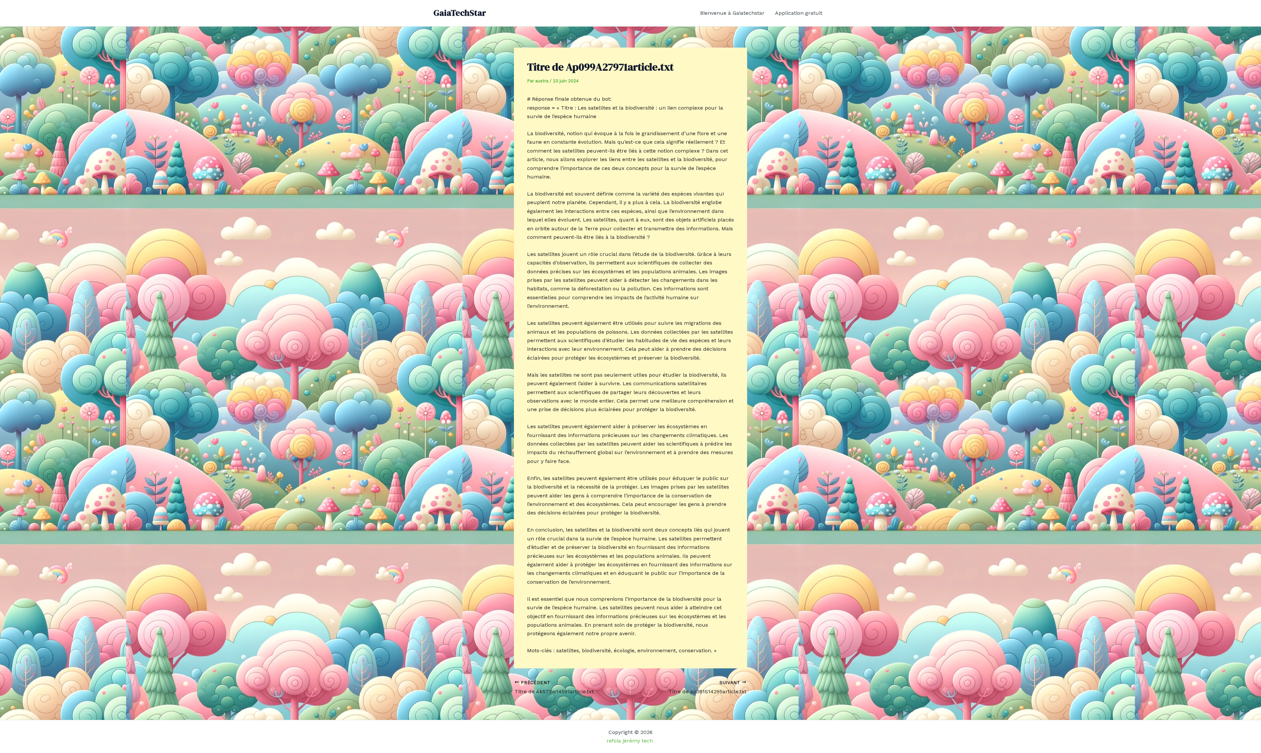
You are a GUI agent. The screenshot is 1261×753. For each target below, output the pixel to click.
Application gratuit (798, 13)
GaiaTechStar (459, 13)
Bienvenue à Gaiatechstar (732, 13)
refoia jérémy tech (630, 741)
